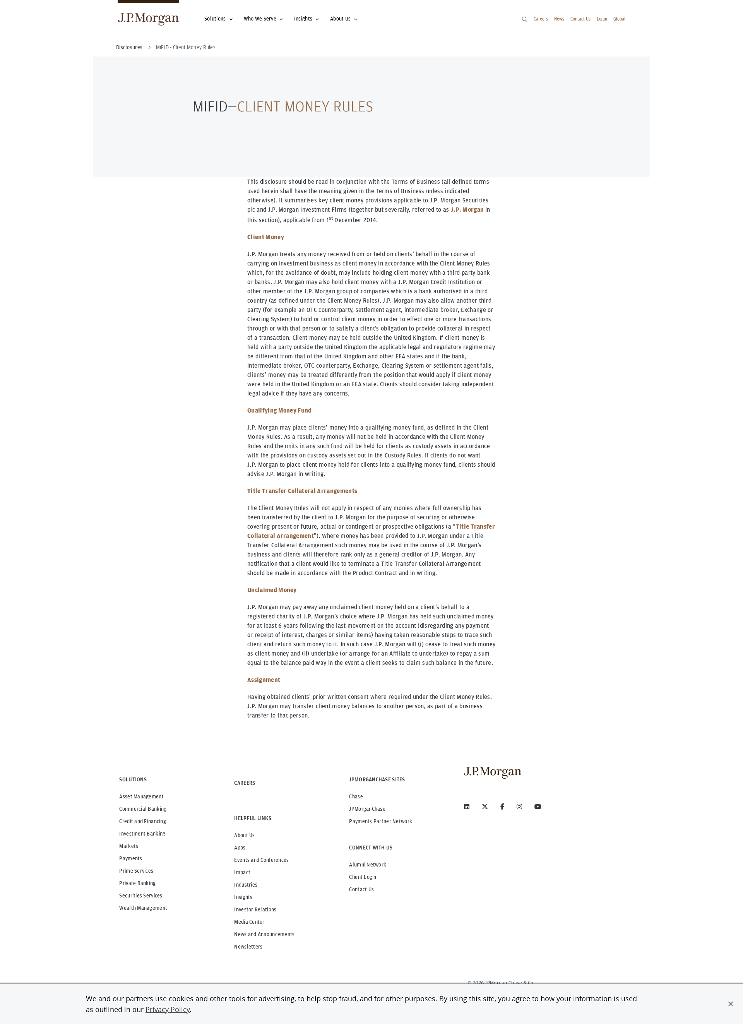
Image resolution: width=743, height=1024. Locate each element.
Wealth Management (143, 908)
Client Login (362, 877)
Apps (239, 847)
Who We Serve (260, 18)
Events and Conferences (261, 860)
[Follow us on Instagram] (519, 806)
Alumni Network (367, 864)
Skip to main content (31, 8)
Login (602, 19)
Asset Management (141, 796)
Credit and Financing (142, 821)
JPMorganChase (367, 809)
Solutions (215, 18)
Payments (130, 858)
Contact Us (580, 19)
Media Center (249, 922)
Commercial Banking (142, 809)
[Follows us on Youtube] (537, 806)
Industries (245, 885)
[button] (731, 1004)
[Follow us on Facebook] (502, 806)
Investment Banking (142, 834)
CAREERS (244, 783)
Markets (128, 846)
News (559, 19)
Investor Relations (255, 909)
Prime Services (136, 871)
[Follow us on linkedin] (466, 806)
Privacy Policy (168, 1009)
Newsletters (248, 947)
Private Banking (137, 883)
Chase (356, 796)
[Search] (524, 19)
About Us (340, 18)
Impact (242, 872)
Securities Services (140, 895)
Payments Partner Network (380, 821)
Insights (303, 18)
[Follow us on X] (485, 806)
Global (619, 19)
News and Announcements (264, 934)
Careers (541, 19)
